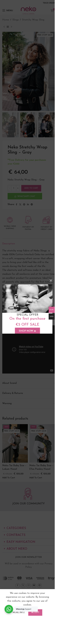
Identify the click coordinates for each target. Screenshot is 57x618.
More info (19, 612)
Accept (35, 612)
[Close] (51, 280)
